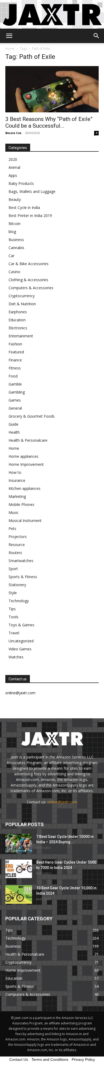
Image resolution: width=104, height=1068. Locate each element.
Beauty (15, 199)
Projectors (18, 536)
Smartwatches (21, 560)
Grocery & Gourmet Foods (32, 416)
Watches (16, 656)
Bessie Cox (13, 133)
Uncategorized (21, 640)
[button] (9, 36)
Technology (19, 600)
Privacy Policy (83, 1059)
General (15, 408)
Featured (16, 351)
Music (14, 512)
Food (13, 376)
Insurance (17, 480)
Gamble (15, 384)
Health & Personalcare (28, 440)
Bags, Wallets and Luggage (32, 191)
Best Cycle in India (24, 207)
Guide (13, 424)
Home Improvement (26, 464)
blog (12, 231)
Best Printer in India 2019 (30, 215)
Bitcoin (15, 223)
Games (15, 400)
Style (13, 592)
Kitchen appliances (25, 488)
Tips (12, 608)
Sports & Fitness (23, 576)
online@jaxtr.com (62, 801)
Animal (14, 167)
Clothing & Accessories (28, 279)
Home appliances (23, 456)
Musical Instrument (25, 520)
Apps (13, 175)
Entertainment (21, 335)
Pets (12, 528)
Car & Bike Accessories (29, 263)
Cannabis (16, 247)
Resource (17, 544)
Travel (14, 632)
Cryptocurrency (22, 295)
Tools (13, 616)
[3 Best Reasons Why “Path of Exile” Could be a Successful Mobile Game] (52, 89)
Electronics (18, 327)
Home (10, 48)
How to (15, 472)
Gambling (17, 392)
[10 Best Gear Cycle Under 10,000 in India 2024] (18, 894)
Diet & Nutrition (22, 303)
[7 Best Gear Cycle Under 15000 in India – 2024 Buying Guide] (18, 843)
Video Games (20, 648)
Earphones (18, 311)
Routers (15, 552)
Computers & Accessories (31, 287)
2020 (13, 159)
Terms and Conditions (49, 1059)
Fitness (15, 368)
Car (11, 255)
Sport (13, 568)
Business (16, 239)
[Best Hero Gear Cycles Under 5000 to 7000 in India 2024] (18, 869)
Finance (15, 360)
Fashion (15, 343)
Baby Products (21, 183)
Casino (14, 271)
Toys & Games (21, 624)
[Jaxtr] (52, 14)
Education (17, 319)
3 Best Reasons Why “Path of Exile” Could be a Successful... (49, 122)
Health (14, 432)
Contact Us (18, 1059)
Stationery (17, 584)
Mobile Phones (21, 504)
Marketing (17, 496)
